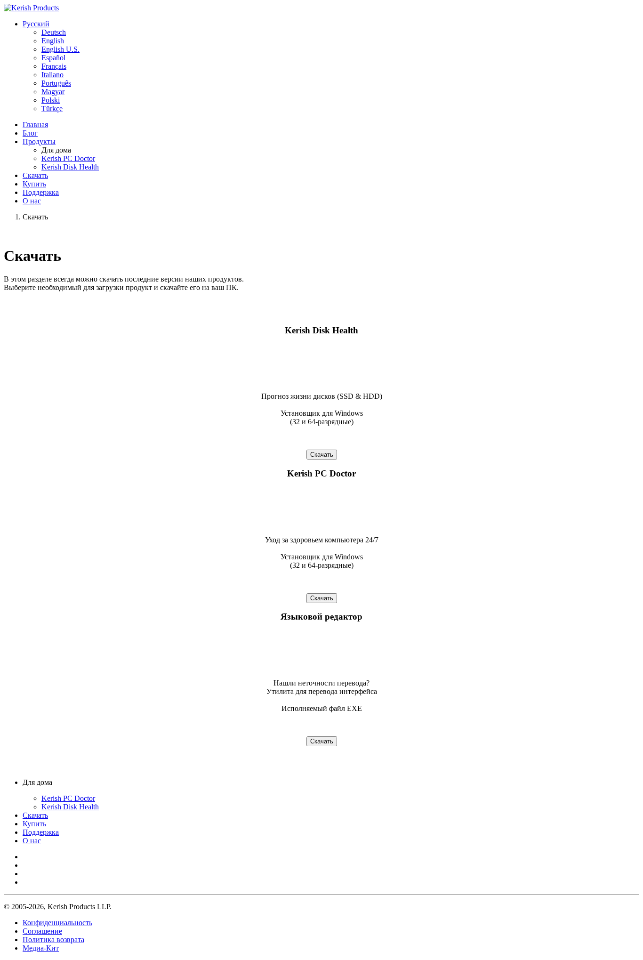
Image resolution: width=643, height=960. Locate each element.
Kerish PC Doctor (68, 158)
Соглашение (42, 931)
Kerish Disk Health (70, 167)
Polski (50, 100)
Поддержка (41, 192)
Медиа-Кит (41, 948)
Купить (34, 184)
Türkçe (52, 109)
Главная (35, 125)
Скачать (35, 175)
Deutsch (53, 32)
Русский (36, 24)
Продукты (39, 141)
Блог (30, 133)
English (52, 41)
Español (53, 58)
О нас (32, 201)
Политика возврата (53, 940)
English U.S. (60, 49)
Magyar (52, 92)
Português (56, 83)
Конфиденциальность (57, 923)
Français (53, 66)
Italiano (52, 75)
